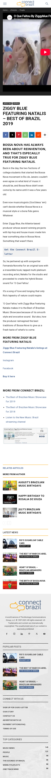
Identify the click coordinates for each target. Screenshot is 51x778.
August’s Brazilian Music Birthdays (31, 484)
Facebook (8, 368)
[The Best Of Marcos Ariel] (10, 557)
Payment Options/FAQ (14, 724)
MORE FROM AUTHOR (14, 474)
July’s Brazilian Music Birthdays (29, 511)
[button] (4, 4)
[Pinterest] (19, 135)
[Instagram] (14, 634)
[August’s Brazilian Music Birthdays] (10, 485)
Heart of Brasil (26, 573)
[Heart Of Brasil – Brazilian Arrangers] (10, 571)
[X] (12, 135)
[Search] (47, 4)
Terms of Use (9, 728)
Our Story (8, 711)
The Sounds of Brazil (29, 556)
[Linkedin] (32, 135)
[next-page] (9, 523)
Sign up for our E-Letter (15, 707)
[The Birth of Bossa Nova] (10, 584)
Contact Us (9, 716)
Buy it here (9, 376)
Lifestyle (13, 10)
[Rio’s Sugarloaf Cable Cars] (10, 544)
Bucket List (25, 546)
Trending (7, 502)
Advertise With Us (12, 720)
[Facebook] (5, 135)
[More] (45, 135)
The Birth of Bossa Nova (32, 581)
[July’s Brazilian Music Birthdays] (10, 512)
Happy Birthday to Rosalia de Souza (31, 497)
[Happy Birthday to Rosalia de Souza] (10, 499)
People (22, 10)
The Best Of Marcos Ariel (32, 554)
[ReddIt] (38, 135)
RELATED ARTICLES (13, 468)
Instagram (8, 360)
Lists (6, 489)
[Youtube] (44, 634)
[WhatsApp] (25, 135)
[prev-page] (4, 523)
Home (5, 10)
